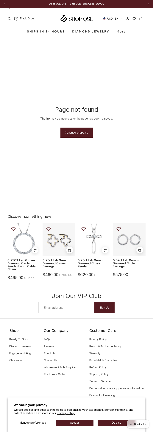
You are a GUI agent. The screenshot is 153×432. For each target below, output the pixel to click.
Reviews (49, 346)
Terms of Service (100, 381)
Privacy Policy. (66, 413)
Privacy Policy (98, 339)
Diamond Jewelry (20, 346)
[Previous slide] (10, 239)
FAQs (47, 339)
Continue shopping (76, 132)
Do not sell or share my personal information (116, 388)
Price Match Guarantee (103, 360)
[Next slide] (37, 239)
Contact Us (50, 360)
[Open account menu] (127, 19)
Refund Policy (98, 367)
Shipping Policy (98, 374)
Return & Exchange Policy (105, 346)
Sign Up (104, 307)
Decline (116, 422)
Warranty (94, 353)
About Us (49, 353)
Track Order (26, 18)
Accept (74, 422)
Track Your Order (54, 374)
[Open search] (9, 19)
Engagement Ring (20, 353)
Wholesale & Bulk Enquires (60, 367)
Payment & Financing (102, 395)
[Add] (35, 250)
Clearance (15, 360)
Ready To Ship (18, 339)
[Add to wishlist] (13, 229)
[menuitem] (121, 31)
